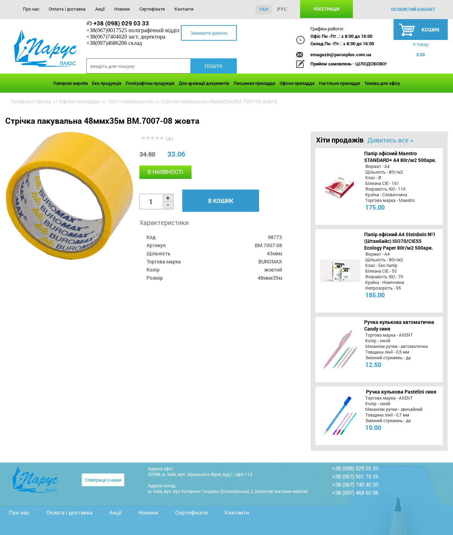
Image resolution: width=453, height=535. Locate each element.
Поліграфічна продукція (150, 83)
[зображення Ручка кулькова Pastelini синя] (339, 416)
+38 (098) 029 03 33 (121, 23)
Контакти (184, 9)
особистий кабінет (413, 9)
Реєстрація (326, 9)
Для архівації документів (204, 83)
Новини (122, 9)
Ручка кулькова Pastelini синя (401, 391)
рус (282, 9)
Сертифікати (152, 9)
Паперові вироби (70, 83)
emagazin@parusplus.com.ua (340, 54)
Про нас (31, 9)
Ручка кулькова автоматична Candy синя (399, 325)
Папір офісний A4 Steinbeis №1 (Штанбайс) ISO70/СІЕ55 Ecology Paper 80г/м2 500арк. (400, 241)
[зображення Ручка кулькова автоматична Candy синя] (339, 349)
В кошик (220, 200)
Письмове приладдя (254, 83)
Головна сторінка (31, 101)
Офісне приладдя (297, 83)
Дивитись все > (390, 140)
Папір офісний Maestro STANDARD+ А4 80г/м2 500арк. (400, 156)
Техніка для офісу (382, 83)
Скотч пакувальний (130, 101)
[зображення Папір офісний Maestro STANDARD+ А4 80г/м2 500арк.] (339, 186)
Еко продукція (106, 83)
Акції (100, 9)
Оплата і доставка (67, 9)
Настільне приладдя (339, 83)
